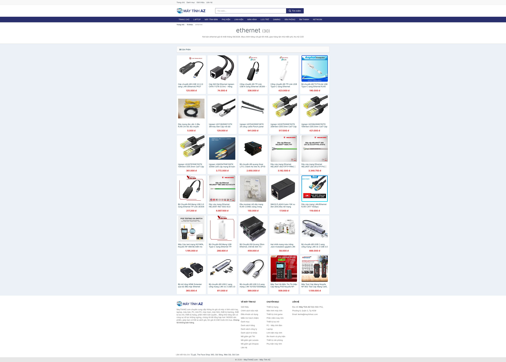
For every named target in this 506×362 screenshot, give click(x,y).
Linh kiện (238, 19)
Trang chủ (181, 2)
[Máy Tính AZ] (190, 304)
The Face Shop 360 (205, 354)
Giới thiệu (201, 2)
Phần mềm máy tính (275, 318)
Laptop (197, 19)
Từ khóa (190, 25)
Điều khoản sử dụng (249, 314)
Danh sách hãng (248, 325)
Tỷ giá (193, 354)
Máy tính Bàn (211, 19)
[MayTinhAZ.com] (191, 11)
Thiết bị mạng (272, 307)
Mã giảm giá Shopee (250, 344)
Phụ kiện (226, 19)
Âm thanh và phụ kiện (276, 336)
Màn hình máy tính (274, 310)
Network (317, 19)
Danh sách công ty (249, 329)
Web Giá (227, 354)
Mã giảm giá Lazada (249, 340)
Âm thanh (304, 19)
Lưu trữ (265, 19)
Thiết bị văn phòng (275, 340)
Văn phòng (289, 19)
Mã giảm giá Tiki (248, 336)
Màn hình (252, 19)
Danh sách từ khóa (249, 333)
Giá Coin (235, 354)
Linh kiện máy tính (274, 333)
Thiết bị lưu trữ (273, 322)
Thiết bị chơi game (275, 314)
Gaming (276, 19)
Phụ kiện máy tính (274, 344)
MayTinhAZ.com (251, 359)
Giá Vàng (219, 354)
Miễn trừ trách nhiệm (250, 318)
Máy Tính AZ (265, 359)
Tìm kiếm (296, 10)
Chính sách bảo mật (249, 310)
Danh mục (191, 2)
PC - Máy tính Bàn (274, 325)
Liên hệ (209, 2)
